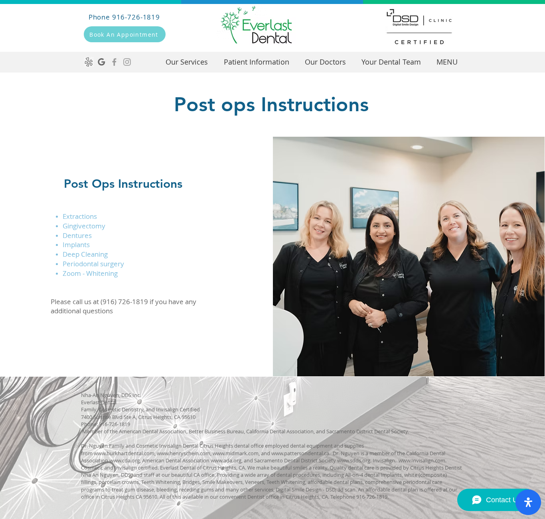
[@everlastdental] (127, 62)
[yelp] (89, 62)
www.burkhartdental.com (124, 453)
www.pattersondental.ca (300, 453)
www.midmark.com (236, 453)
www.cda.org (124, 460)
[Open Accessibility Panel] (528, 502)
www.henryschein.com (183, 453)
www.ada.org (226, 460)
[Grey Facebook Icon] (114, 62)
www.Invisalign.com (422, 460)
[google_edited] (102, 62)
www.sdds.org (353, 460)
